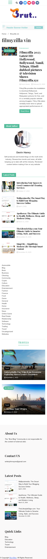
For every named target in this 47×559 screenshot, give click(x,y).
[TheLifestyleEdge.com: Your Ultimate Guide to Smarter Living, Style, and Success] (11, 513)
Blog (3, 268)
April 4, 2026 (22, 206)
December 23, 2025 (24, 252)
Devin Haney (25, 84)
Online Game (7, 314)
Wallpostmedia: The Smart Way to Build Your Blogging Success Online (31, 200)
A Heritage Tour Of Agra (15, 409)
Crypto (4, 281)
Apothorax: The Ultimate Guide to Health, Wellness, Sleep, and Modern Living (31, 216)
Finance (5, 293)
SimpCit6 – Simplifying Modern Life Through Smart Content (30, 246)
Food (4, 296)
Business (5, 273)
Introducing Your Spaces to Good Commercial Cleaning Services (29, 185)
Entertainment (24, 48)
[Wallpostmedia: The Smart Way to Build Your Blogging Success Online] (11, 486)
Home (4, 306)
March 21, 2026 (23, 222)
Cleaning (5, 275)
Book (4, 270)
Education (5, 286)
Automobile (6, 265)
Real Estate (6, 316)
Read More (25, 111)
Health (4, 303)
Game (4, 298)
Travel (4, 329)
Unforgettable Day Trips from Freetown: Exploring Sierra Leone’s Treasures (22, 373)
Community (6, 278)
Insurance (5, 309)
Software (5, 321)
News (4, 311)
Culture (4, 283)
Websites (5, 334)
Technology (6, 324)
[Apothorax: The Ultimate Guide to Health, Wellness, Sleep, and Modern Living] (11, 500)
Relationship (6, 319)
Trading (5, 326)
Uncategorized (7, 331)
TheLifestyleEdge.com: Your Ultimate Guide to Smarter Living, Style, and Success (29, 231)
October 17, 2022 (24, 191)
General (5, 301)
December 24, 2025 (24, 237)
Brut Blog (13, 558)
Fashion (5, 291)
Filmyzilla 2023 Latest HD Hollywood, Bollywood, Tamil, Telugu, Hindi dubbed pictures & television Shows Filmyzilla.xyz (31, 66)
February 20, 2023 (39, 84)
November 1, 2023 (12, 377)
